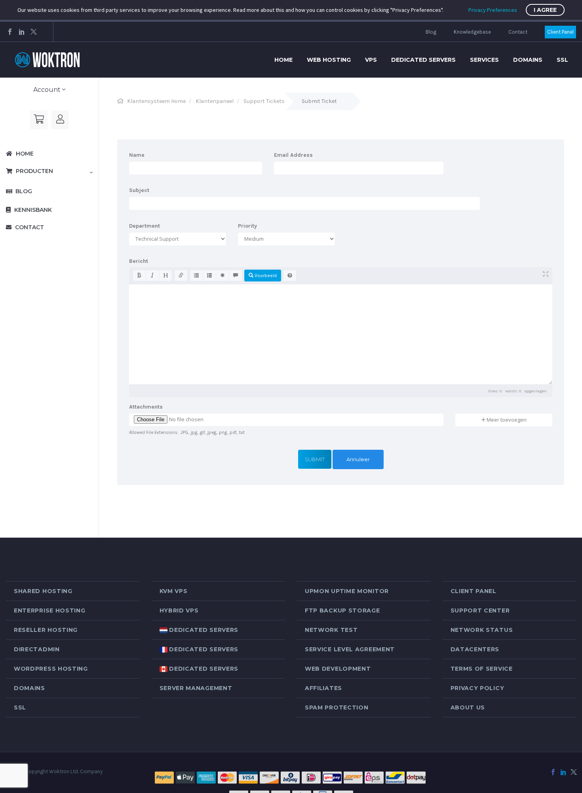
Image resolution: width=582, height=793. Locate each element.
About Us (468, 707)
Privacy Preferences (492, 9)
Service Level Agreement (350, 649)
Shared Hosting (43, 591)
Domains (527, 59)
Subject (139, 190)
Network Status (482, 629)
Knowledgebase (472, 32)
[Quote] (235, 275)
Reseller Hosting (46, 629)
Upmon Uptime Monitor (347, 591)
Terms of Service (482, 668)
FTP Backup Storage (342, 610)
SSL (562, 59)
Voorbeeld (265, 275)
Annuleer (358, 459)
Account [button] (47, 89)
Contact (517, 32)
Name (137, 155)
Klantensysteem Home (156, 101)
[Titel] (165, 275)
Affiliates (323, 688)
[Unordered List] (196, 275)
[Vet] (139, 275)
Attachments (146, 406)
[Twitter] (34, 32)
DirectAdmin (37, 649)
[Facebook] (10, 32)
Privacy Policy (477, 688)
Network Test (331, 629)
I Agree (545, 9)
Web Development (338, 668)
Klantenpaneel (215, 101)
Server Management (196, 688)
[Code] (222, 275)
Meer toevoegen (506, 419)
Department (144, 225)
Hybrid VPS (179, 610)
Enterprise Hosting (50, 610)
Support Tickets (264, 101)
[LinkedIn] (22, 32)
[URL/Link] (181, 275)
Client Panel (560, 32)
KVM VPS (174, 591)
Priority (247, 225)
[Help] (290, 275)
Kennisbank (32, 209)
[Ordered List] (209, 275)
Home (283, 59)
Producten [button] (33, 171)
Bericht (138, 261)
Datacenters (475, 649)
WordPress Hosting (51, 668)
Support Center (480, 610)
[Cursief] (152, 275)
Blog (431, 32)
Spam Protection (337, 707)
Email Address (293, 155)
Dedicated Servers (423, 59)
